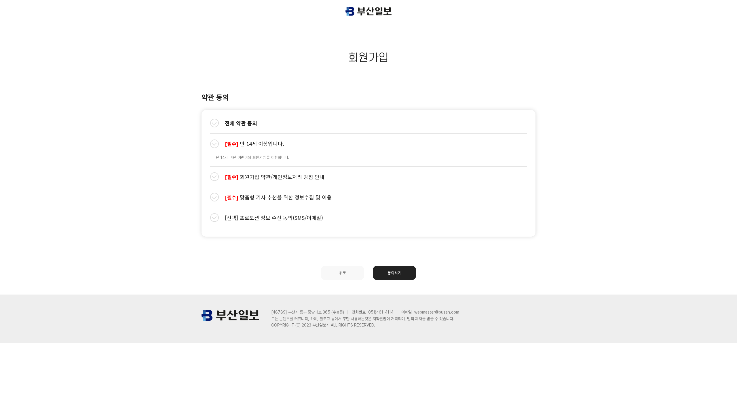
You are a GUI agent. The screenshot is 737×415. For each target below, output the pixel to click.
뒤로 (342, 273)
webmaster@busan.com (436, 312)
